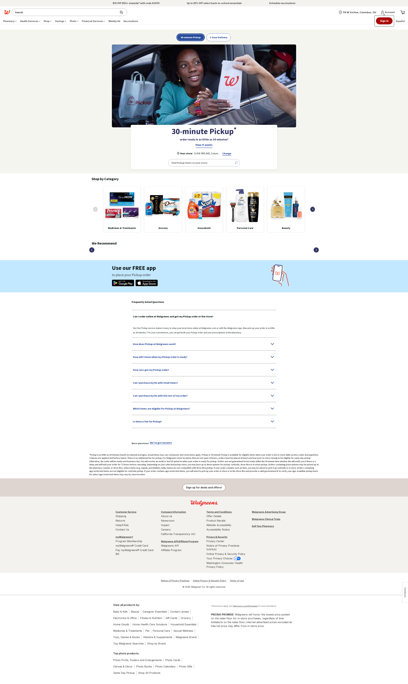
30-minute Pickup (191, 37)
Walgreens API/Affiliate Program (179, 541)
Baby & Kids (120, 611)
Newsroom (167, 520)
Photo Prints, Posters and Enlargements (137, 660)
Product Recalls (216, 520)
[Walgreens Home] (7, 12)
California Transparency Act (178, 534)
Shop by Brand (156, 643)
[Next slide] (312, 209)
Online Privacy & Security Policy (225, 554)
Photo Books (144, 666)
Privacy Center (215, 541)
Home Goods (121, 624)
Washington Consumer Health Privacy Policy (224, 564)
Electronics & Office (125, 618)
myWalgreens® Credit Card (132, 545)
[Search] (123, 12)
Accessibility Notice (218, 529)
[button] (388, 12)
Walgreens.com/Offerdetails (245, 606)
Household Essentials (183, 624)
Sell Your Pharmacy (263, 526)
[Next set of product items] (316, 249)
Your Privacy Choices (219, 558)
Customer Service (126, 512)
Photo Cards (172, 660)
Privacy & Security (216, 537)
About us (166, 516)
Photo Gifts (185, 666)
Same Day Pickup (124, 672)
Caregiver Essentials (155, 611)
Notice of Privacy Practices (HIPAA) (222, 547)
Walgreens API (170, 545)
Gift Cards (171, 618)
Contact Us (122, 529)
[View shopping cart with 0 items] (403, 12)
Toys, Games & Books (126, 637)
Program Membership (129, 541)
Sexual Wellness (183, 630)
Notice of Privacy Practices (175, 580)
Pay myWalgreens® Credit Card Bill (134, 552)
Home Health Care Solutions (149, 624)
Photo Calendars (165, 666)
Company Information (173, 512)
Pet (147, 630)
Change (226, 153)
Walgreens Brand (186, 637)
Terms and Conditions (219, 512)
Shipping (121, 516)
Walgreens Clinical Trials (266, 519)
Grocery (186, 618)
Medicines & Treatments (127, 630)
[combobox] (65, 12)
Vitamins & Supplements (157, 637)
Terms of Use (237, 580)
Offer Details (213, 516)
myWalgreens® (124, 537)
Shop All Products (149, 672)
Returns (120, 520)
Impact (165, 525)
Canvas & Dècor (123, 666)
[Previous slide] (95, 209)
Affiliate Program (171, 550)
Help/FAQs (122, 525)
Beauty (135, 611)
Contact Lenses (179, 611)
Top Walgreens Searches (128, 643)
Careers (166, 529)
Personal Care (161, 630)
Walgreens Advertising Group (269, 512)
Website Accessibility (218, 525)
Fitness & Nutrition (151, 618)
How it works (204, 145)
